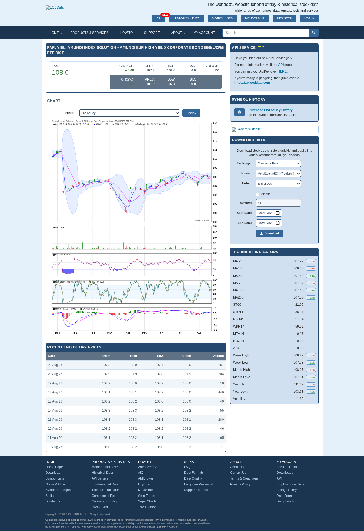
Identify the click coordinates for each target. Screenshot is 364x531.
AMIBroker (145, 478)
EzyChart (144, 484)
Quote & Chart (56, 484)
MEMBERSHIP (254, 18)
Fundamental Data (105, 484)
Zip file (266, 194)
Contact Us (238, 472)
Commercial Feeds (105, 496)
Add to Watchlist (249, 129)
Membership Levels (106, 467)
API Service (100, 478)
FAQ (187, 467)
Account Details (288, 467)
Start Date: (244, 212)
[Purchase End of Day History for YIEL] (239, 112)
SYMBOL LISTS (222, 18)
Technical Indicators (106, 490)
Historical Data (102, 472)
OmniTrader (146, 496)
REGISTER (284, 18)
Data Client (100, 507)
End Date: (245, 222)
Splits (50, 496)
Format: (246, 173)
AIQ (140, 472)
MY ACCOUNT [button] (204, 33)
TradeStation (147, 507)
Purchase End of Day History (271, 110)
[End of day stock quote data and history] (55, 5)
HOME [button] (54, 33)
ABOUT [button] (177, 33)
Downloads (285, 472)
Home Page (54, 467)
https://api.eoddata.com (252, 83)
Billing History (287, 490)
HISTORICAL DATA (186, 18)
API (161, 17)
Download (271, 233)
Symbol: (246, 202)
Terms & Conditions (244, 478)
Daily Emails (286, 501)
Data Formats (194, 472)
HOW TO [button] (127, 33)
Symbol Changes (58, 490)
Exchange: (244, 163)
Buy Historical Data (290, 484)
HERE (282, 71)
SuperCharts (147, 501)
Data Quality (193, 478)
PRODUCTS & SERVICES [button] (89, 33)
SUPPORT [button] (152, 33)
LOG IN (309, 18)
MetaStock (145, 490)
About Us (237, 467)
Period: (70, 112)
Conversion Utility (104, 501)
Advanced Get (148, 467)
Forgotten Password (198, 484)
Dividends (53, 501)
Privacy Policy (240, 484)
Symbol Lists (55, 478)
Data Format (285, 496)
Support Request (196, 490)
